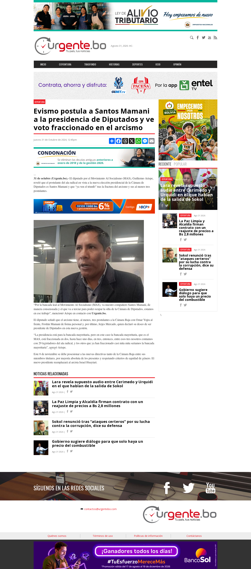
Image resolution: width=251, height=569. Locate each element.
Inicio (43, 64)
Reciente (165, 164)
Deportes (137, 64)
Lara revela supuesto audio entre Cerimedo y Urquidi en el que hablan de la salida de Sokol (102, 383)
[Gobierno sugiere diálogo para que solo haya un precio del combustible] (181, 305)
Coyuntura (65, 64)
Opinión (177, 64)
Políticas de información (148, 536)
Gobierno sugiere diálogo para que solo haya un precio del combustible (97, 443)
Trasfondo (90, 64)
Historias (114, 64)
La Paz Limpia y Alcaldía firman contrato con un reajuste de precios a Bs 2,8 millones (97, 403)
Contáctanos (194, 536)
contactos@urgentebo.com (100, 509)
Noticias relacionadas (51, 373)
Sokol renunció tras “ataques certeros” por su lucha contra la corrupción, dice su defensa (101, 423)
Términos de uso (103, 536)
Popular (180, 164)
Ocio (157, 64)
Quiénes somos (57, 536)
